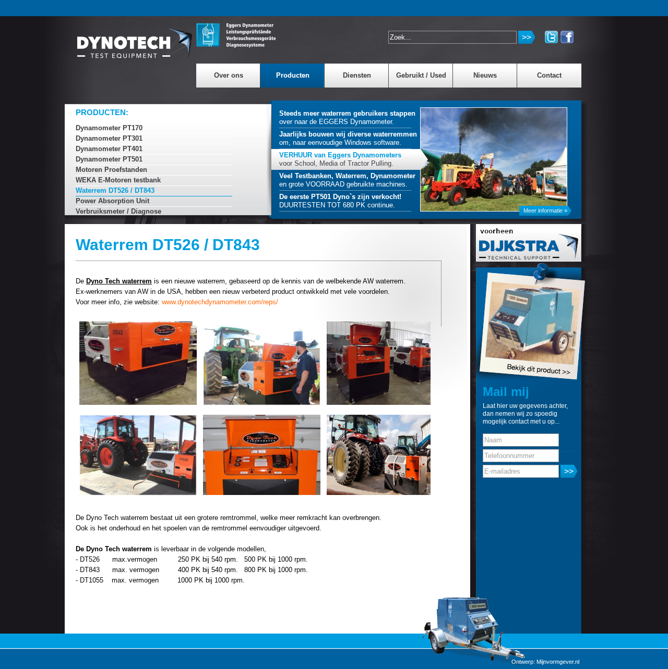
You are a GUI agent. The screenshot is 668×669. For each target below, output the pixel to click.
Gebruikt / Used (421, 75)
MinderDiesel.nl (135, 38)
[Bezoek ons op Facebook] (567, 37)
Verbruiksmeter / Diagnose (118, 211)
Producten (292, 75)
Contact (549, 75)
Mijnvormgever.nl (557, 662)
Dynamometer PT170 (109, 128)
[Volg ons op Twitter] (551, 37)
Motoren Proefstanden (111, 170)
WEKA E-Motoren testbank (118, 180)
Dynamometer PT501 (109, 159)
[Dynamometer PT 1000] (514, 321)
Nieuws (485, 75)
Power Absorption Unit (112, 201)
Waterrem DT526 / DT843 (115, 190)
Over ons (228, 75)
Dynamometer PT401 (109, 149)
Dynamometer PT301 (109, 138)
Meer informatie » (545, 210)
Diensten (357, 75)
